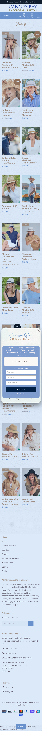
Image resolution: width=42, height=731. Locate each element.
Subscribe (21, 389)
